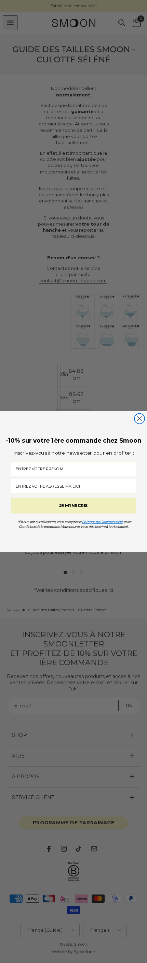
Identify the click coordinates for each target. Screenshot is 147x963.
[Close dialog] (139, 418)
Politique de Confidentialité (102, 522)
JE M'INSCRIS (73, 505)
